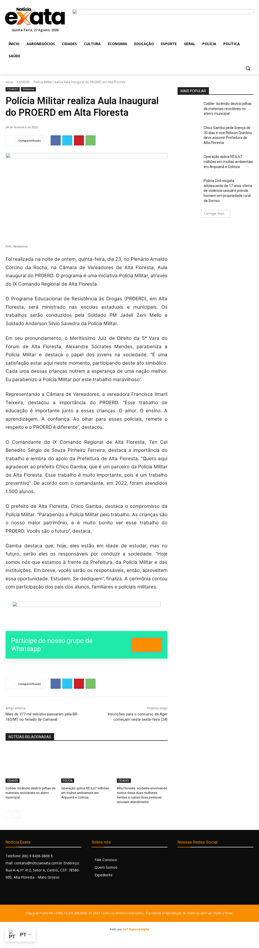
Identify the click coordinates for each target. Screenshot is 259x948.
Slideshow (28, 89)
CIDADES (23, 82)
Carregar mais (214, 213)
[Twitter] (67, 140)
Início (9, 82)
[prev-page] (9, 814)
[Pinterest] (79, 140)
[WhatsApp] (90, 140)
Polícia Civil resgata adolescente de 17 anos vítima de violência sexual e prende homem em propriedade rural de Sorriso (228, 190)
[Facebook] (56, 140)
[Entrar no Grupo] (147, 645)
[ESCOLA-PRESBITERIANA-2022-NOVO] (86, 613)
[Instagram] (193, 858)
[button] (248, 68)
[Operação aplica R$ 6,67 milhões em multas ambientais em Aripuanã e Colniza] (86, 765)
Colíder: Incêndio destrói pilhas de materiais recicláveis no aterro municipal (30, 792)
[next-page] (17, 814)
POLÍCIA (68, 780)
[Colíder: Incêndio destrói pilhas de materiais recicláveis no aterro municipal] (31, 765)
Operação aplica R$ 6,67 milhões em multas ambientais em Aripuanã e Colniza (85, 792)
